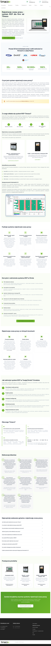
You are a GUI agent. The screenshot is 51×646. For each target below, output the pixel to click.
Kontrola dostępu (35, 627)
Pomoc (36, 5)
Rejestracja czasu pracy (36, 625)
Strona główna (3, 5)
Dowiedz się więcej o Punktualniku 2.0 (9, 585)
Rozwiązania (10, 5)
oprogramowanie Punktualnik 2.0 (17, 192)
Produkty (16, 5)
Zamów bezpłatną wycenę (8, 37)
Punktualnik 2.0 (24, 5)
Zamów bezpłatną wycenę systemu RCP (25, 320)
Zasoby (30, 5)
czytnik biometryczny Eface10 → (13, 160)
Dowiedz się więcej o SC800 (41, 585)
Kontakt (41, 5)
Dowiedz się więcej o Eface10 (25, 585)
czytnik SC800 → (37, 159)
